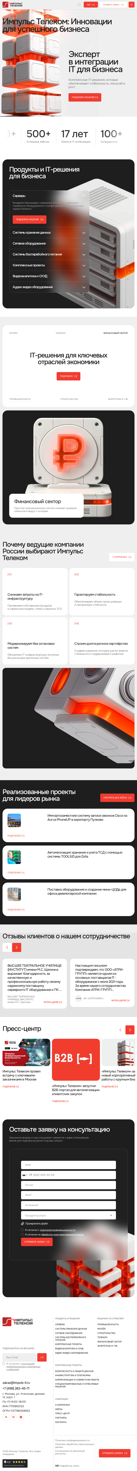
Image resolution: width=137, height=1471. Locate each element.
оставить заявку (113, 5)
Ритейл (101, 1329)
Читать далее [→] (52, 1002)
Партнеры (60, 1418)
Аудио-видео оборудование (71, 1353)
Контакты (60, 1422)
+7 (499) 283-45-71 (16, 1389)
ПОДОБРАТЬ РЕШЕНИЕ (29, 219)
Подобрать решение (85, 97)
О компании (62, 1405)
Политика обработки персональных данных (74, 1446)
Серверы (60, 1324)
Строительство (106, 1333)
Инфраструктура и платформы (73, 1375)
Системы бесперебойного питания (70, 1338)
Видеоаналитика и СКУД (69, 1348)
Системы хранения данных (71, 1329)
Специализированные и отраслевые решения (76, 1385)
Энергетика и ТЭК (107, 1346)
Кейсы (58, 1409)
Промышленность (108, 1324)
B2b (91, 5)
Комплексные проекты (68, 1344)
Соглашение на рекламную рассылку (70, 1452)
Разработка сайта (69, 1465)
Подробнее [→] (16, 835)
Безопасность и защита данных (74, 1371)
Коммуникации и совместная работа (77, 1379)
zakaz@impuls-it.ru (16, 1383)
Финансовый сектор (109, 1341)
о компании (122, 557)
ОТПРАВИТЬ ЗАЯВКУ (36, 1241)
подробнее (68, 376)
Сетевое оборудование (68, 1333)
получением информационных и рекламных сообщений (23, 1366)
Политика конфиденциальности (72, 1440)
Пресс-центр (62, 1413)
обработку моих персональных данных (62, 1234)
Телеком (102, 1337)
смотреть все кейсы (117, 797)
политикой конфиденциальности (58, 1230)
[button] (16, 947)
